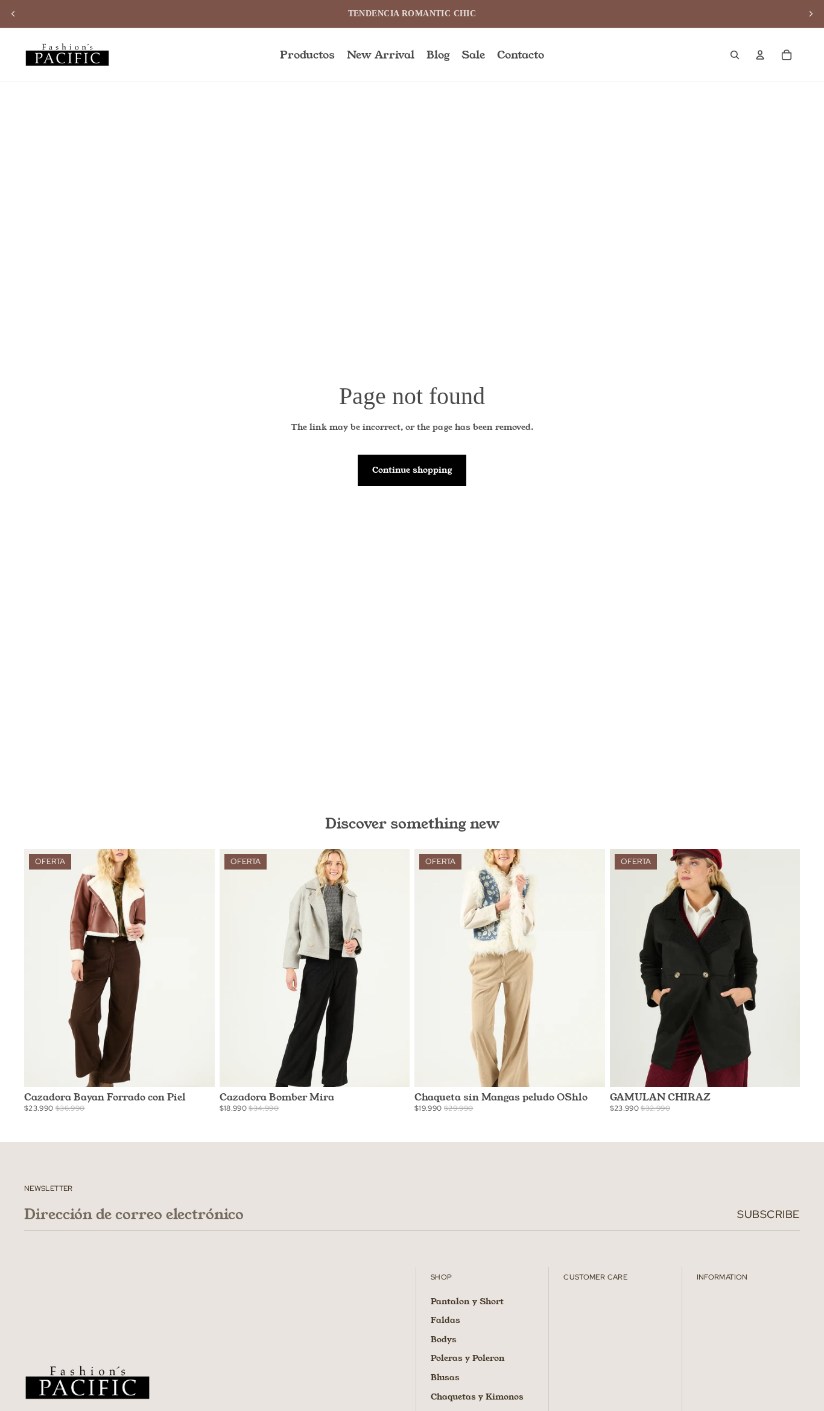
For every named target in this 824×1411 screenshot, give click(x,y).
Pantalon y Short (467, 1301)
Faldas (445, 1320)
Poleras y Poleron (468, 1359)
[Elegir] (196, 1068)
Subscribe (768, 1214)
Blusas (445, 1377)
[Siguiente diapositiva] (810, 14)
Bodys (444, 1339)
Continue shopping (412, 470)
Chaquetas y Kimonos (477, 1396)
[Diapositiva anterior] (13, 14)
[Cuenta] (760, 55)
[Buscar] (734, 55)
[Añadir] (586, 1068)
